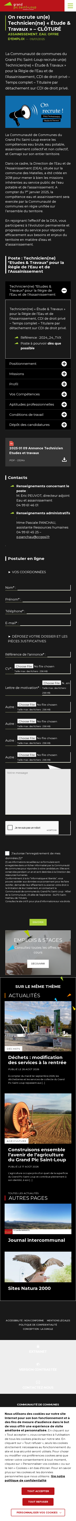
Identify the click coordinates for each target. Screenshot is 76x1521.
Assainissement (23, 34)
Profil (13, 384)
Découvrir (38, 963)
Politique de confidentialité (38, 1324)
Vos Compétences (24, 394)
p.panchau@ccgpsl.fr (33, 537)
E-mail (11, 623)
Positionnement (22, 363)
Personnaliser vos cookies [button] (37, 1512)
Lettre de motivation (22, 688)
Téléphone (14, 611)
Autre (9, 707)
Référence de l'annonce (24, 654)
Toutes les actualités (23, 1193)
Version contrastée (38, 1370)
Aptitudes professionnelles (31, 404)
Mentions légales (58, 1320)
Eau (42, 34)
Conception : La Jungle (38, 1329)
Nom (9, 588)
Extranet (38, 1352)
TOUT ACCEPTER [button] (38, 1491)
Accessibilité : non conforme (25, 1320)
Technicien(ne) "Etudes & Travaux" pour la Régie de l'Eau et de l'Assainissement (32, 290)
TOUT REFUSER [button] (38, 1501)
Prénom (12, 599)
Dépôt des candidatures (29, 424)
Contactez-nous (37, 1388)
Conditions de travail (26, 414)
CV (8, 669)
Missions (16, 374)
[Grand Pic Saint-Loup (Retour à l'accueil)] (39, 5)
